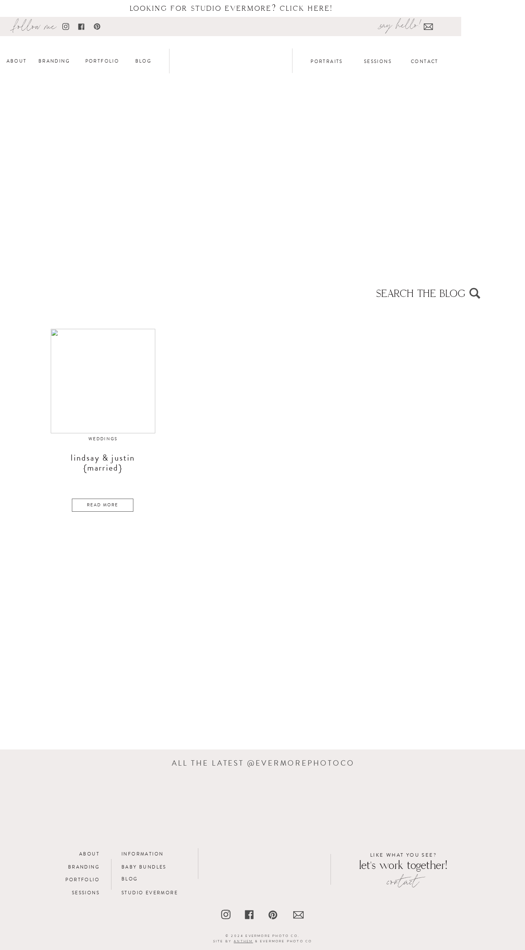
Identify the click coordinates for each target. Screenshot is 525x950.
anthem (243, 941)
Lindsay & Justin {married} (103, 463)
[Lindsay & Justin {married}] (103, 381)
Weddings (103, 439)
